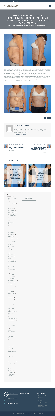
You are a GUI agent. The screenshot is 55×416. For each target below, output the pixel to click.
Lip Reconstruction (12, 295)
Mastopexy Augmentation (11, 307)
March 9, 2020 (34, 12)
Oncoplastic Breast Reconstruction (12, 326)
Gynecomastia (11, 282)
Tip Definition (11, 372)
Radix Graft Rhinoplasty (10, 357)
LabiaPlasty (10, 291)
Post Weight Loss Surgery (11, 337)
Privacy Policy (33, 413)
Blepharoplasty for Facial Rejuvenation (43, 399)
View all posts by (20, 134)
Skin (9, 368)
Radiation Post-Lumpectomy (11, 347)
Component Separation (13, 238)
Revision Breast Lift (12, 361)
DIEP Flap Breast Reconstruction (11, 245)
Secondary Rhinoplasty (12, 365)
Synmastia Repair (11, 370)
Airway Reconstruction (12, 205)
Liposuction (10, 297)
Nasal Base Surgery (12, 318)
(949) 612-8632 (47, 1)
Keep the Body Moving (12, 288)
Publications (10, 345)
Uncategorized (11, 379)
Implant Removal (11, 286)
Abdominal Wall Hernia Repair (24, 12)
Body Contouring (11, 212)
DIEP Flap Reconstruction (11, 250)
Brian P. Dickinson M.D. (14, 413)
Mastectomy (10, 302)
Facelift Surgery (11, 274)
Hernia (15, 172)
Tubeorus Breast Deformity (11, 375)
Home (9, 25)
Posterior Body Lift (12, 341)
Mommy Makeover (12, 311)
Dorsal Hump (10, 254)
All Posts (13, 25)
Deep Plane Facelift (12, 241)
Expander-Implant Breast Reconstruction (12, 261)
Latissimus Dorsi (11, 293)
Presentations (11, 343)
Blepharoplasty (11, 210)
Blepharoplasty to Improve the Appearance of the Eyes (44, 396)
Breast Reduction (11, 232)
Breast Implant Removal (11, 223)
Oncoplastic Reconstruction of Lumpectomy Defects (12, 332)
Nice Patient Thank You (13, 322)
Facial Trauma (11, 278)
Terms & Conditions (40, 413)
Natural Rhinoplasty (12, 320)
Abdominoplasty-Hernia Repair (40, 176)
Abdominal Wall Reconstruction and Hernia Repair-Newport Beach (15, 176)
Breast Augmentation (12, 219)
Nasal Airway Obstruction (10, 314)
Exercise (10, 258)
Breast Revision (11, 234)
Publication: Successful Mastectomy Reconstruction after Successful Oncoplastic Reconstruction (44, 404)
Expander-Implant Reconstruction (11, 265)
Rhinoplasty (10, 363)
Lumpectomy (10, 299)
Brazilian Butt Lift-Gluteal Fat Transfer (12, 215)
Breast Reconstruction (12, 229)
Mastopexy (10, 304)
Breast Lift (10, 227)
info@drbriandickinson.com (11, 398)
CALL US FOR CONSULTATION (29, 197)
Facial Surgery (11, 276)
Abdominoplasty (40, 173)
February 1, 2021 (15, 180)
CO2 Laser (10, 236)
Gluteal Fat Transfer (12, 280)
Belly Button (10, 208)
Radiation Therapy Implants (12, 352)
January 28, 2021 (40, 179)
